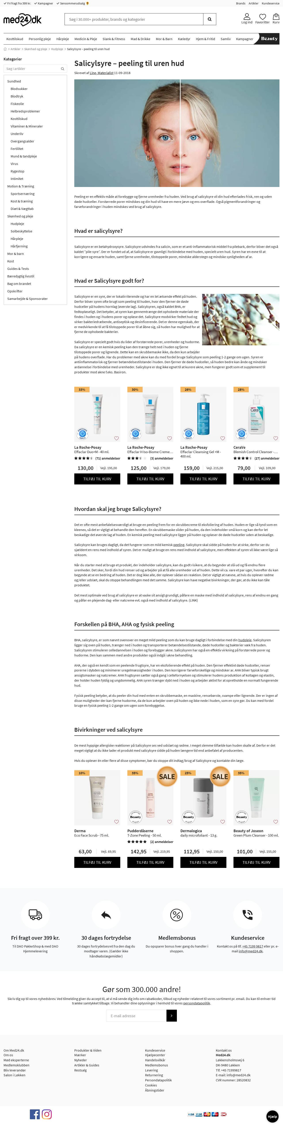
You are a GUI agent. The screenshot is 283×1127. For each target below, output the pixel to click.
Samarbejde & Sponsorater (27, 298)
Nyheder (80, 1060)
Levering (151, 1070)
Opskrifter (15, 291)
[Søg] (209, 19)
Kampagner (45, 3)
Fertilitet (17, 148)
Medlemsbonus (156, 1065)
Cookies (151, 1085)
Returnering (154, 1075)
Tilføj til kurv (97, 478)
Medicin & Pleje (86, 39)
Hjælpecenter (155, 1055)
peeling (178, 544)
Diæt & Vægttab (22, 208)
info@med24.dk (251, 951)
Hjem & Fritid (205, 39)
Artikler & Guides (86, 1065)
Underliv (17, 133)
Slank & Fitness (114, 39)
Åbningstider (154, 1090)
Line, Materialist (101, 73)
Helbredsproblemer (25, 111)
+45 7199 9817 (252, 946)
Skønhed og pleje (35, 49)
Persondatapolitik (158, 1080)
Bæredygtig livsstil (20, 276)
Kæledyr (184, 39)
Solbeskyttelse (21, 231)
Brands (240, 3)
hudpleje (245, 640)
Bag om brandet (19, 283)
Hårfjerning (19, 246)
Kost (10, 261)
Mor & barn (15, 253)
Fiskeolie (17, 103)
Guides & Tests (18, 268)
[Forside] (5, 49)
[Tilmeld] (171, 1016)
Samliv (226, 39)
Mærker (80, 1055)
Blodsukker (19, 88)
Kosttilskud (14, 39)
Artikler (253, 3)
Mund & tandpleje (24, 156)
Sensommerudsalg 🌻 (74, 3)
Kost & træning (22, 201)
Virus (14, 163)
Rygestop (17, 171)
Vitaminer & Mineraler (27, 126)
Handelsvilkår (155, 1060)
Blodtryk (17, 96)
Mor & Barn (164, 39)
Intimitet (17, 178)
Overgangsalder (22, 141)
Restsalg (80, 1070)
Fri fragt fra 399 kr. (19, 3)
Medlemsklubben (16, 1065)
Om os (8, 1055)
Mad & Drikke (140, 39)
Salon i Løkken (14, 1075)
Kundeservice (270, 3)
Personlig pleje (40, 39)
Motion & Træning (20, 186)
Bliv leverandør (15, 1070)
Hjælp (272, 1116)
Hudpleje (57, 49)
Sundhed (14, 81)
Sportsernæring (22, 193)
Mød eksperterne (16, 1060)
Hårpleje (62, 39)
